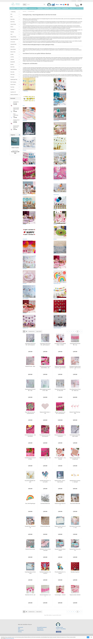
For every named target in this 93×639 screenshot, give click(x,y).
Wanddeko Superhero (75, 572)
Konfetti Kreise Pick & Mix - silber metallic (75, 435)
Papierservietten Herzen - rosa (45, 413)
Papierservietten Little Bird (75, 594)
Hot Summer (25, 179)
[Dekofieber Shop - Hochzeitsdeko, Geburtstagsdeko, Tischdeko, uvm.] (15, 4)
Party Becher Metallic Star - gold (30, 481)
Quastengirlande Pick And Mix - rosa (75, 344)
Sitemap (20, 631)
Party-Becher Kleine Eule (75, 503)
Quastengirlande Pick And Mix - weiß (30, 390)
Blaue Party (56, 105)
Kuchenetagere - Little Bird (60, 594)
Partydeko (40, 8)
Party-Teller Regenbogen (30, 503)
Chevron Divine (56, 120)
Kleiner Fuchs (25, 209)
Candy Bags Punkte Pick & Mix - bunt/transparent (30, 344)
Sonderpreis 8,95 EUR (15, 152)
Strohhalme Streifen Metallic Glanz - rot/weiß (60, 344)
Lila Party (24, 224)
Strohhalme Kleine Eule (45, 503)
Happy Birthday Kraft (14, 39)
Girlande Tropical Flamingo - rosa (75, 413)
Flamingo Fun (56, 135)
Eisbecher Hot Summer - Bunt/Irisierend (60, 435)
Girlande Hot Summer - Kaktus (45, 458)
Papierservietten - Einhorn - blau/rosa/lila (60, 481)
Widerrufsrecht (40, 630)
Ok (88, 637)
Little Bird (55, 224)
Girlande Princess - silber (30, 366)
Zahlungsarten (40, 628)
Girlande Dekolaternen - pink (45, 595)
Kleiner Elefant (56, 194)
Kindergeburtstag (32, 8)
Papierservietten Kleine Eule (60, 504)
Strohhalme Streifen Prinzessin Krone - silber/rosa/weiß (75, 367)
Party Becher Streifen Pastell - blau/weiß (60, 390)
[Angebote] (19, 135)
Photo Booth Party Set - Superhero (60, 572)
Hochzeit (18, 8)
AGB (19, 628)
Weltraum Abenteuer (14, 94)
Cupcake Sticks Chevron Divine (75, 550)
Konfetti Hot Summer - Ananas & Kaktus (30, 435)
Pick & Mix (25, 268)
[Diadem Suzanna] (15, 141)
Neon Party (25, 253)
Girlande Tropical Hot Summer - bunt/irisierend (60, 413)
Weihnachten (65, 8)
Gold (54, 150)
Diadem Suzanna (15, 147)
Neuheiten (13, 8)
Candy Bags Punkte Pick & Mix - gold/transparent (45, 344)
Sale (71, 8)
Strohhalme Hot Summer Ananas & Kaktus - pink (45, 367)
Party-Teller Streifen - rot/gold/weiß (60, 458)
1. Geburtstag (25, 90)
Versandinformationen (42, 627)
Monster (55, 239)
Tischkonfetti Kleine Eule (45, 526)
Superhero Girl (13, 92)
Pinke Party (56, 268)
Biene (24, 105)
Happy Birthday (13, 36)
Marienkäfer (25, 239)
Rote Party (24, 313)
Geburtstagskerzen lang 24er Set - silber (45, 390)
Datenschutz (21, 630)
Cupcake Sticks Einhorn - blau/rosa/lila (45, 481)
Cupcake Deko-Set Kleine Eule (30, 527)
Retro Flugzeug (25, 298)
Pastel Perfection (57, 253)
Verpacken (58, 8)
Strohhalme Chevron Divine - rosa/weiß (45, 550)
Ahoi (54, 90)
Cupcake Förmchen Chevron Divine (60, 550)
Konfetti (55, 209)
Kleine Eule (25, 194)
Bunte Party (25, 120)
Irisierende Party (56, 179)
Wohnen (52, 8)
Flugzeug (24, 150)
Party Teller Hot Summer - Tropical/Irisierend (30, 413)
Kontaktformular (59, 627)
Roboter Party (56, 298)
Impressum (20, 627)
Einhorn (24, 135)
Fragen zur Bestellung (61, 628)
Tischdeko (47, 8)
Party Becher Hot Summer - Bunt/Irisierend (45, 435)
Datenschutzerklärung (10, 638)
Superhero (55, 313)
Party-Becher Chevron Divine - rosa (75, 527)
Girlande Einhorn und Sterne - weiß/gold (75, 481)
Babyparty (24, 8)
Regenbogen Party (57, 283)
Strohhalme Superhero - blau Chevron (45, 572)
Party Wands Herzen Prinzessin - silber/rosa (75, 390)
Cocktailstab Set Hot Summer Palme (30, 458)
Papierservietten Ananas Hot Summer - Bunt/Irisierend (60, 367)
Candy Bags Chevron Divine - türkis (30, 572)
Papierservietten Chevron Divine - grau (60, 527)
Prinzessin (25, 283)
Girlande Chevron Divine (30, 549)
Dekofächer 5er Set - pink (30, 594)
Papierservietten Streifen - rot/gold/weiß (75, 458)
